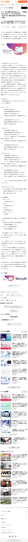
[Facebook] (7, 300)
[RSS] (18, 536)
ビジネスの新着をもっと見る (14, 387)
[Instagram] (15, 536)
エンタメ (5, 4)
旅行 (13, 4)
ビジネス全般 (4, 297)
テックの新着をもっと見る (14, 447)
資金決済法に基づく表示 (7, 532)
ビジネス (8, 292)
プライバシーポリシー (6, 530)
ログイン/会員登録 (22, 1)
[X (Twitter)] (10, 300)
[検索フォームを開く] (16, 1)
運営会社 (3, 522)
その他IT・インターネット (15, 295)
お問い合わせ (14, 311)
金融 (8, 295)
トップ (2, 507)
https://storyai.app (23, 36)
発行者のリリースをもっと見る (14, 324)
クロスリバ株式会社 (6, 26)
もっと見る (24, 331)
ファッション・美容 (19, 4)
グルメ (9, 4)
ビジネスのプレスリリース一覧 (12, 507)
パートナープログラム (6, 524)
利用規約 (3, 527)
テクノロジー (15, 292)
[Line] (12, 300)
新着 (2, 4)
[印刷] (15, 300)
